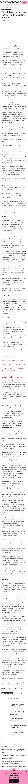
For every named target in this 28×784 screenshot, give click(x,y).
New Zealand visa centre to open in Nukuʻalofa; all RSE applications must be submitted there (13, 762)
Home (2, 7)
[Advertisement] (14, 30)
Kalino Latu (5, 20)
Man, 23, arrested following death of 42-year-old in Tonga (13, 767)
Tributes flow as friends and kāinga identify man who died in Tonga (13, 745)
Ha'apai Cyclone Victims (10, 7)
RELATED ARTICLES (7, 693)
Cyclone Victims (9, 688)
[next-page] (5, 740)
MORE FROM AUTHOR (19, 693)
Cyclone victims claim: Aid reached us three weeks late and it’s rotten (17, 712)
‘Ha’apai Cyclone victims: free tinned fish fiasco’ (13, 364)
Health (21, 688)
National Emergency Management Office (12, 360)
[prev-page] (2, 740)
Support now (14, 781)
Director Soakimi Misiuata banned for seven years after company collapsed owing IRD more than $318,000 (13, 751)
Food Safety (16, 688)
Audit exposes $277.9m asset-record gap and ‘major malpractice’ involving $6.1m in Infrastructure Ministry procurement (13, 757)
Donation (24, 2)
